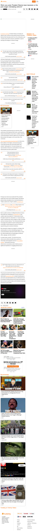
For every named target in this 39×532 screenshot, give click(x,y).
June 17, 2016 (17, 209)
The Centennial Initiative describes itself (9, 141)
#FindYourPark (7, 204)
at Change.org (20, 201)
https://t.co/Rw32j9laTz (16, 206)
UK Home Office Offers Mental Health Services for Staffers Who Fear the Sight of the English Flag (12, 502)
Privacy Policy (30, 521)
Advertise (19, 529)
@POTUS (15, 92)
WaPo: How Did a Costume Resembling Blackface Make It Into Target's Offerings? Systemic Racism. (11, 415)
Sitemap (29, 524)
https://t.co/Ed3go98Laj (17, 166)
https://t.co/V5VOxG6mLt (7, 267)
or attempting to (16, 214)
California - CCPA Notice (31, 523)
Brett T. (2, 9)
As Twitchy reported (5, 33)
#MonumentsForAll (7, 165)
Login (34, 1)
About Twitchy (20, 528)
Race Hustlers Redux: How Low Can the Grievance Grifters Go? (33, 52)
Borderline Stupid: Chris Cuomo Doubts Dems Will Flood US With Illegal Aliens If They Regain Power (12, 437)
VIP (17, 526)
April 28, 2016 (19, 269)
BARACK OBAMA (5, 305)
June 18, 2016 (19, 56)
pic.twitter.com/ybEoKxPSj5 (18, 267)
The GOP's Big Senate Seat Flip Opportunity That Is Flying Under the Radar (33, 46)
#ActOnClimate (18, 155)
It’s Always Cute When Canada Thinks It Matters (32, 39)
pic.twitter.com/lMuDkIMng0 (14, 71)
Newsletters (29, 528)
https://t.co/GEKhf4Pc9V (13, 156)
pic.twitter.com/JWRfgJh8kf (13, 207)
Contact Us (29, 526)
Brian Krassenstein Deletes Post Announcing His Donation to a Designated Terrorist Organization (6, 119)
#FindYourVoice (17, 165)
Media (18, 521)
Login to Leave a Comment (13, 366)
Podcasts (19, 523)
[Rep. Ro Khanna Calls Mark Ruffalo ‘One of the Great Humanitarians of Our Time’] (13, 449)
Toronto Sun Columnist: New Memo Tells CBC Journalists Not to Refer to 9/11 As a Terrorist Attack (12, 480)
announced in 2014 (10, 276)
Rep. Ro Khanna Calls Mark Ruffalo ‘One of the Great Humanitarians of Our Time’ (35, 109)
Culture (18, 524)
